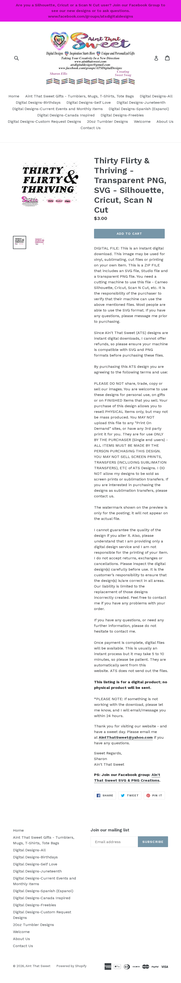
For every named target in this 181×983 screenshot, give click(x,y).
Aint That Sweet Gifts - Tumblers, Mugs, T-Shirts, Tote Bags (79, 96)
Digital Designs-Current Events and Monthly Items (57, 109)
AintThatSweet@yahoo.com (126, 737)
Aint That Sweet (37, 966)
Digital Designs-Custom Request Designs (44, 121)
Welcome (142, 121)
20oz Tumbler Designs (107, 121)
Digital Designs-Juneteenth (141, 102)
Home (13, 96)
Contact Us (91, 128)
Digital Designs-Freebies (122, 115)
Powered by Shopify (71, 966)
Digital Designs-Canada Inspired (66, 115)
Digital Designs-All (156, 96)
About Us (164, 121)
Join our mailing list (109, 830)
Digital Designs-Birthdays (38, 102)
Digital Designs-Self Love (88, 102)
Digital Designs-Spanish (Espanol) (139, 109)
